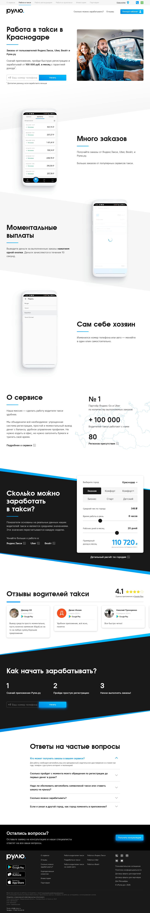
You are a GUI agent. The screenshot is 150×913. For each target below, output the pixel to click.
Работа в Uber (93, 860)
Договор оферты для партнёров (128, 877)
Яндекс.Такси (14, 543)
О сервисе (11, 2)
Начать (52, 77)
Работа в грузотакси (64, 2)
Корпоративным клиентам (47, 872)
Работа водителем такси (74, 855)
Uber (33, 543)
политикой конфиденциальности (52, 893)
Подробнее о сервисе (19, 445)
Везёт (48, 543)
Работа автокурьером (43, 2)
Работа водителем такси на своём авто (74, 865)
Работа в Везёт (93, 864)
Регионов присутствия (102, 443)
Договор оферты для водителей (128, 874)
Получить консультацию (129, 837)
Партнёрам (94, 2)
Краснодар (128, 482)
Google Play (138, 596)
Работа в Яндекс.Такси (96, 855)
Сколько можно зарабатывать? (89, 11)
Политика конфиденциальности (128, 870)
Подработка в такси (72, 860)
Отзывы (110, 11)
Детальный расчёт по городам (108, 557)
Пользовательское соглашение (128, 866)
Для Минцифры (121, 881)
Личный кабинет (130, 11)
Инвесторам (81, 2)
